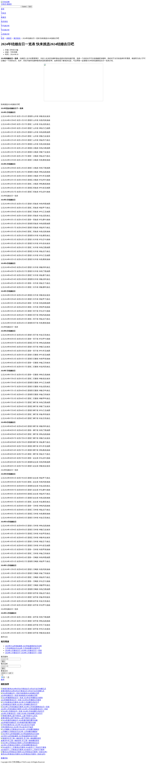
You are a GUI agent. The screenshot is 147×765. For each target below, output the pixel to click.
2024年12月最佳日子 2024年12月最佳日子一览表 (23, 650)
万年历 (3, 4)
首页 (2, 38)
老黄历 (9, 4)
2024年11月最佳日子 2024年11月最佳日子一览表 (23, 653)
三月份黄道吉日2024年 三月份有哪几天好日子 (22, 648)
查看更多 (4, 758)
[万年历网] (5, 2)
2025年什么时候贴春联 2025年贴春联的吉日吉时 (23, 646)
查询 (3, 661)
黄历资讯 (17, 38)
